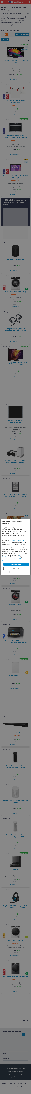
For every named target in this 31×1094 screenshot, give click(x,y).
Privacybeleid (5, 560)
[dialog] (15, 547)
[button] (15, 572)
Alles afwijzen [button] (16, 568)
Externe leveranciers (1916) (17, 540)
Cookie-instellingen (19, 558)
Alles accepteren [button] (16, 564)
